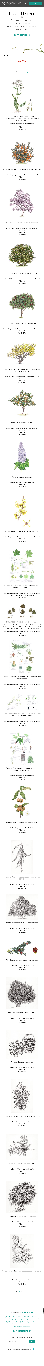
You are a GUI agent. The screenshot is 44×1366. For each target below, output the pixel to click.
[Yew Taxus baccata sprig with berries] (22, 948)
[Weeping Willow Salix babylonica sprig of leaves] (22, 857)
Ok (35, 3)
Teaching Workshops (33, 1321)
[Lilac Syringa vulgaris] (22, 457)
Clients (37, 1318)
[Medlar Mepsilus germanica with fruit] (22, 802)
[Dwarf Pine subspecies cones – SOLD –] (22, 611)
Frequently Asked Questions (17, 1323)
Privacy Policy (33, 1323)
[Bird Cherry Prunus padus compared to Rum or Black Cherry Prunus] (22, 702)
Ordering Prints (28, 1320)
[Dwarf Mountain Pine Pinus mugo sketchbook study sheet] (22, 657)
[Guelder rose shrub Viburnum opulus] (22, 255)
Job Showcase (31, 1316)
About (5, 1316)
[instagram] (29, 35)
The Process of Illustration (14, 1321)
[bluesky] (23, 35)
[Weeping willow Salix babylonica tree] (22, 907)
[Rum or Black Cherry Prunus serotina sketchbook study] (22, 748)
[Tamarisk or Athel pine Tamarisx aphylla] (22, 1096)
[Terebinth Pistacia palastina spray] (22, 1147)
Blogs (39, 1316)
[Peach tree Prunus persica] (22, 403)
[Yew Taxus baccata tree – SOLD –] (22, 993)
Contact (31, 1318)
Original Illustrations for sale (16, 1318)
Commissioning (21, 1316)
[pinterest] (26, 35)
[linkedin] (21, 35)
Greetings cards (16, 1320)
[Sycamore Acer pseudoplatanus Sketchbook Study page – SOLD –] (22, 566)
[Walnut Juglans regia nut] (22, 1044)
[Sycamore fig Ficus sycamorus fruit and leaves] (22, 1251)
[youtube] (18, 35)
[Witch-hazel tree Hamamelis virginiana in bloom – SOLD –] (22, 353)
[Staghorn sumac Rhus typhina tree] (22, 305)
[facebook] (15, 35)
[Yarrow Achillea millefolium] (22, 96)
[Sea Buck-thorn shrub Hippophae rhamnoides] (22, 152)
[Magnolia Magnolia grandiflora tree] (22, 203)
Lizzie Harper (22, 14)
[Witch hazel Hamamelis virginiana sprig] (22, 511)
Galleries (11, 1316)
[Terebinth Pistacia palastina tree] (22, 1197)
